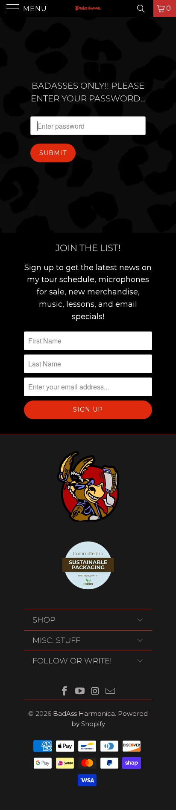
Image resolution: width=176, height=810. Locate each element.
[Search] (144, 8)
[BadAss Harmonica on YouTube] (79, 692)
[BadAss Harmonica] (88, 8)
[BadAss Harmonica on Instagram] (95, 692)
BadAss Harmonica (84, 713)
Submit (53, 153)
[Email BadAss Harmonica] (110, 692)
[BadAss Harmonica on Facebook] (65, 692)
